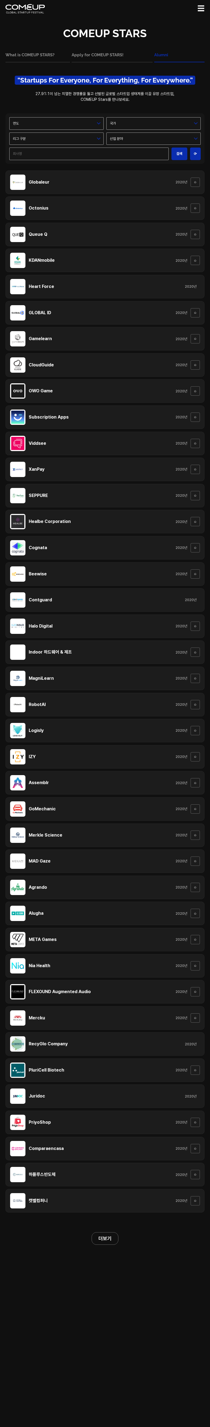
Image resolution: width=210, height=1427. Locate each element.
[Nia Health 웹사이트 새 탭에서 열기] (195, 965)
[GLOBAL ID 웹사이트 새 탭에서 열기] (195, 312)
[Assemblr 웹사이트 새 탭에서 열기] (195, 782)
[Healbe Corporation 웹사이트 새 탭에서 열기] (195, 521)
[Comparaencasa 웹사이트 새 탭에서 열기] (195, 1148)
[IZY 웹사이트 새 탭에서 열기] (195, 756)
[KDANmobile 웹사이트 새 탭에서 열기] (195, 260)
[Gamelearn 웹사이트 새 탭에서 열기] (195, 338)
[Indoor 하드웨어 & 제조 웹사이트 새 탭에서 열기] (195, 652)
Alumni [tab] (161, 54)
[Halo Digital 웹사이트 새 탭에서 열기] (195, 626)
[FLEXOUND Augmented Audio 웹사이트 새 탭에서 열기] (195, 991)
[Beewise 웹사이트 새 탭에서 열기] (195, 574)
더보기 (105, 1238)
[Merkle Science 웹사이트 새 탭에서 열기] (195, 835)
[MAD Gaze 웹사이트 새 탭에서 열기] (195, 861)
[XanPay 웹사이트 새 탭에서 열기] (195, 469)
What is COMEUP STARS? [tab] (29, 54)
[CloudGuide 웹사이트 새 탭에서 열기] (195, 365)
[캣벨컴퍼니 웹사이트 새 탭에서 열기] (195, 1200)
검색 (179, 154)
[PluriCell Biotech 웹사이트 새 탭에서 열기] (195, 1070)
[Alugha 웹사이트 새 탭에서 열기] (195, 913)
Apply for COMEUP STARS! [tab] (98, 54)
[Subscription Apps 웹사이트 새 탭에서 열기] (195, 417)
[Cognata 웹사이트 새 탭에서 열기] (195, 547)
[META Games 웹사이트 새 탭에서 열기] (195, 939)
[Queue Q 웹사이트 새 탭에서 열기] (195, 234)
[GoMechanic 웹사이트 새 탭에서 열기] (195, 809)
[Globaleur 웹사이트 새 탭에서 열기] (195, 182)
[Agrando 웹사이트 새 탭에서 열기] (195, 887)
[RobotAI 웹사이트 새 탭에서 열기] (195, 704)
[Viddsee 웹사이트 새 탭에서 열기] (195, 443)
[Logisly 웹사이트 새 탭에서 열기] (195, 730)
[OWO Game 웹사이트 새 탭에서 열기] (195, 391)
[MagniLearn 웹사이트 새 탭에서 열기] (195, 678)
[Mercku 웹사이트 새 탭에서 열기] (195, 1018)
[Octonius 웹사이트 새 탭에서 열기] (195, 208)
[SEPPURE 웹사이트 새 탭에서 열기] (195, 495)
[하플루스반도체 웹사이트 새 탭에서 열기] (195, 1174)
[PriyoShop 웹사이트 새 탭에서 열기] (195, 1122)
